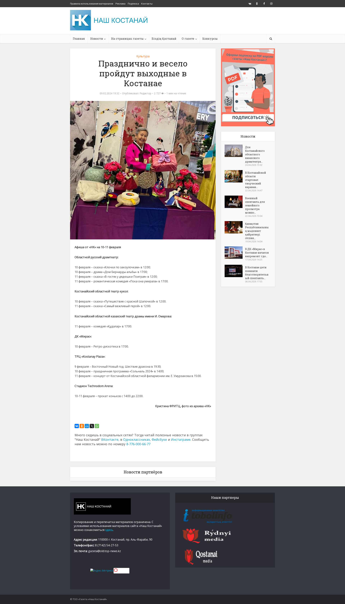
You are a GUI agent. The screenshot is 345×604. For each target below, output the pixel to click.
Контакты (147, 3)
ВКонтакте (109, 439)
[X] (92, 426)
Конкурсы (210, 38)
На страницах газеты (127, 38)
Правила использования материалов (91, 3)
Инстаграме (180, 439)
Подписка (133, 3)
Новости (96, 38)
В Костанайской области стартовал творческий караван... (255, 180)
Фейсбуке (159, 439)
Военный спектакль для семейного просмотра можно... (255, 205)
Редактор (145, 93)
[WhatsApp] (97, 426)
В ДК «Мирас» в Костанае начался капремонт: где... (257, 252)
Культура (143, 56)
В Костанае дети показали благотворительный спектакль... (256, 273)
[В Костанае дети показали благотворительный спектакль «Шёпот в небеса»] (235, 271)
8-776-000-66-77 (138, 444)
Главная (79, 38)
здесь (109, 530)
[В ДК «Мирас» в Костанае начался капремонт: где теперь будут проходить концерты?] (235, 252)
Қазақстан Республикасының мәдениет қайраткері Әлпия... (257, 231)
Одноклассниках (136, 439)
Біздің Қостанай (164, 38)
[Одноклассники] (82, 426)
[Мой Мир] (87, 426)
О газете (188, 38)
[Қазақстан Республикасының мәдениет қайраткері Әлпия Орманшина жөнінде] (235, 227)
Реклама (120, 3)
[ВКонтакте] (77, 426)
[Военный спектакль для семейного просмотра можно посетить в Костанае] (235, 202)
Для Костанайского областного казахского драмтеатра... (255, 154)
